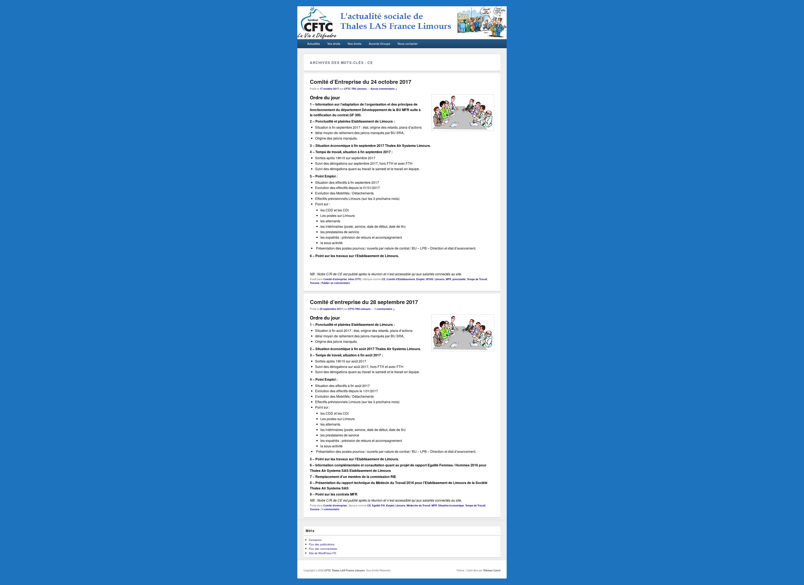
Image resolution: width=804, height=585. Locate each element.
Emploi (420, 279)
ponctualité (459, 279)
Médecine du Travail (418, 505)
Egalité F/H (378, 505)
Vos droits (333, 43)
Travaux (315, 283)
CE (383, 279)
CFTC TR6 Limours (355, 89)
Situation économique (451, 505)
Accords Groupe (379, 43)
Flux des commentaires (323, 549)
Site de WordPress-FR (322, 553)
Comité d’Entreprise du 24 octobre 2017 (360, 81)
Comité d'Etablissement (401, 279)
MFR (448, 279)
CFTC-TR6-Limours (359, 309)
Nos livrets (354, 43)
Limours (440, 279)
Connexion (315, 540)
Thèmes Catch (491, 570)
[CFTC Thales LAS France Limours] (402, 37)
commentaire (330, 509)
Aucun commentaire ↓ (383, 89)
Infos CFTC (354, 279)
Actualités (313, 43)
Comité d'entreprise (335, 279)
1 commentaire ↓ (384, 309)
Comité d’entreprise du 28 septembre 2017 (364, 302)
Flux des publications (322, 544)
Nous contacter (408, 43)
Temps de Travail (477, 279)
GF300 (429, 279)
